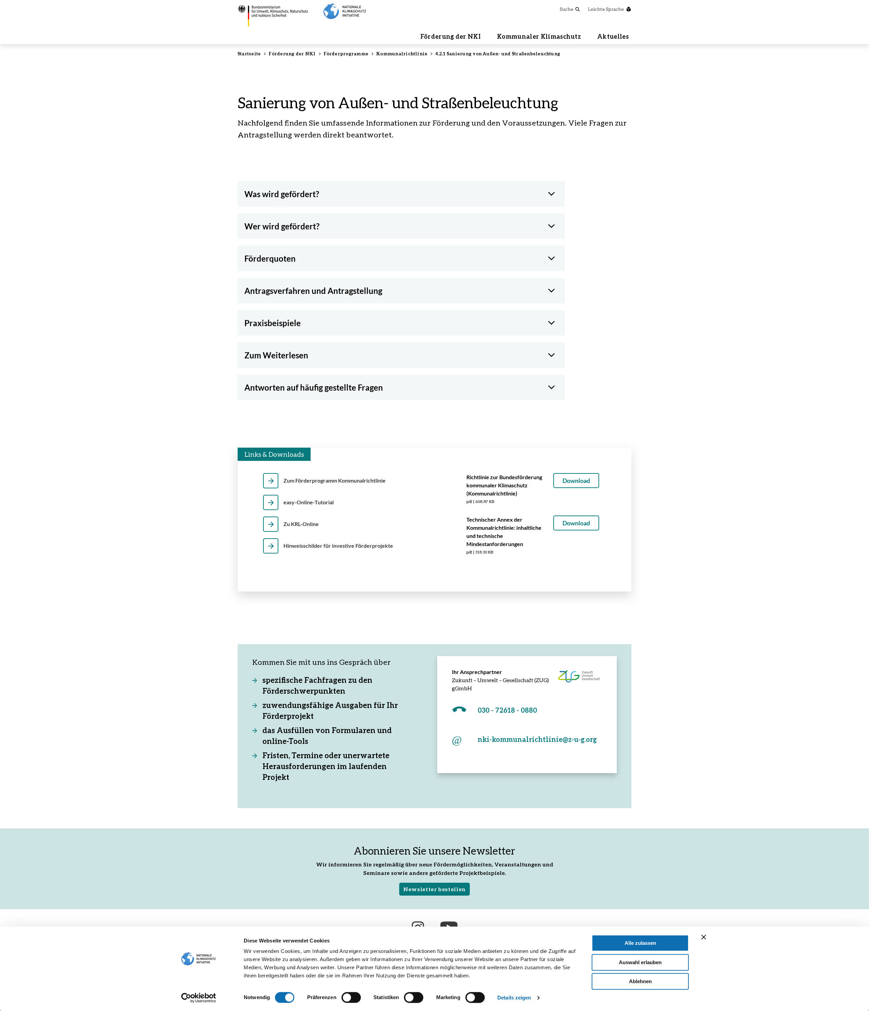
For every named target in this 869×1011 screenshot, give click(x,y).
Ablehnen (640, 981)
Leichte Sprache (606, 9)
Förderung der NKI (450, 36)
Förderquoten (270, 258)
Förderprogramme (346, 53)
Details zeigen (514, 997)
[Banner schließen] (703, 937)
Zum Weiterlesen (276, 355)
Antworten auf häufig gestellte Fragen (313, 387)
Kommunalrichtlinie (401, 53)
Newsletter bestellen (434, 889)
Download (576, 480)
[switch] (351, 997)
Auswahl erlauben (640, 962)
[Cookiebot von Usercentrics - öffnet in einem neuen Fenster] (198, 998)
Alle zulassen (640, 943)
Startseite (249, 53)
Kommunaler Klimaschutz (539, 36)
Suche (566, 9)
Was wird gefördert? (281, 194)
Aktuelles (613, 36)
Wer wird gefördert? (281, 226)
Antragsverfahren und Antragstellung (313, 291)
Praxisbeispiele (272, 323)
